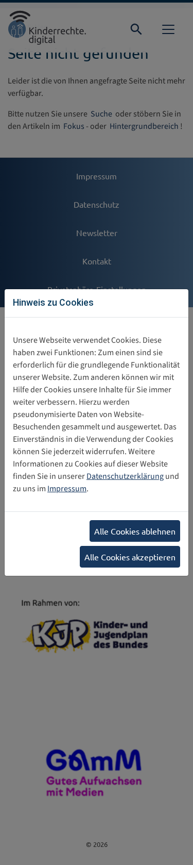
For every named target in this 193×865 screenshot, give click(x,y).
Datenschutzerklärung (125, 476)
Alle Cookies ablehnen (135, 531)
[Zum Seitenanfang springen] (170, 847)
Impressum (66, 488)
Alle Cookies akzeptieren (130, 557)
